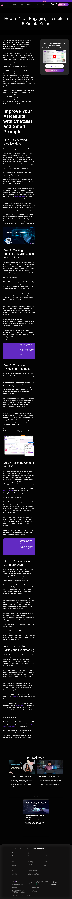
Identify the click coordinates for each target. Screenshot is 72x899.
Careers (45, 865)
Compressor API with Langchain (33, 873)
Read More (13, 786)
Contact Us (13, 864)
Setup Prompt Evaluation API (32, 871)
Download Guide (28, 552)
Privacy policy (30, 883)
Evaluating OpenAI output (32, 875)
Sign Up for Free (54, 66)
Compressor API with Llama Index (33, 874)
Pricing (36, 4)
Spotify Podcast (14, 875)
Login (54, 4)
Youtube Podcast (14, 874)
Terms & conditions (23, 883)
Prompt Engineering (31, 864)
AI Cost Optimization (31, 862)
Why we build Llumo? (47, 864)
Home (13, 861)
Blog (12, 870)
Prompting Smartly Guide (16, 871)
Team (45, 862)
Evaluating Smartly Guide (16, 873)
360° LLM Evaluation (31, 861)
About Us (45, 861)
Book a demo (63, 4)
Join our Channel (14, 865)
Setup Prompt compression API (33, 870)
